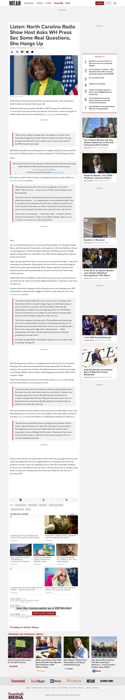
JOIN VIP (100, 3)
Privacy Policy (72, 688)
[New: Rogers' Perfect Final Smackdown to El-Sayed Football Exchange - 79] (76, 647)
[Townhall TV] (58, 3)
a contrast (21, 416)
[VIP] (68, 3)
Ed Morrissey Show (37, 688)
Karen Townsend (18, 48)
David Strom (88, 181)
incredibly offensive (17, 180)
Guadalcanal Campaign (97, 84)
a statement (59, 379)
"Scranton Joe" (15, 294)
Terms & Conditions (62, 688)
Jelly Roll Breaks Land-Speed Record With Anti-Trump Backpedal (98, 372)
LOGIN (108, 3)
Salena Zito (88, 278)
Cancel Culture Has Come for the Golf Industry (19, 661)
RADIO (28, 509)
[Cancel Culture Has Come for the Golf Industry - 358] (20, 647)
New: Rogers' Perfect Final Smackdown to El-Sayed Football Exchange (75, 662)
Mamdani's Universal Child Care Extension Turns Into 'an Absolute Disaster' (100, 63)
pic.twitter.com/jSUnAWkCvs (44, 169)
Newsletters (47, 688)
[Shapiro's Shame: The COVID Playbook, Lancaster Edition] (99, 163)
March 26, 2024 (58, 172)
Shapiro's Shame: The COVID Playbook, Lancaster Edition (98, 176)
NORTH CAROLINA (17, 509)
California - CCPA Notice (92, 688)
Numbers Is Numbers (94, 240)
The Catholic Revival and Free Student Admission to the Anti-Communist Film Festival (99, 100)
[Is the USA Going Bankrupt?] (99, 325)
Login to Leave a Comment (44, 613)
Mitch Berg (87, 243)
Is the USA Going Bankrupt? (97, 337)
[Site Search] (114, 3)
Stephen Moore (89, 340)
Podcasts (29, 3)
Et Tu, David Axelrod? (96, 78)
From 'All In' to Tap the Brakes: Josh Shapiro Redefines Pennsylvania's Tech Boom (99, 273)
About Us (28, 688)
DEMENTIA (43, 505)
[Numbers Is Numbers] (99, 228)
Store (48, 3)
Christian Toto (89, 377)
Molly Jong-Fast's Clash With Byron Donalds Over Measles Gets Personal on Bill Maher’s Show (48, 663)
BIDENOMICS (33, 505)
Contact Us (81, 688)
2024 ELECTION (20, 505)
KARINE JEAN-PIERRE (56, 505)
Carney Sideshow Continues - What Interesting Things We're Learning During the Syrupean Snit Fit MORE (101, 71)
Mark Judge (87, 148)
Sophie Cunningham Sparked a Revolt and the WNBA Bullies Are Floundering (100, 92)
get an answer (50, 114)
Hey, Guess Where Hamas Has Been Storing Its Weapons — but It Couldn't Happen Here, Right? (103, 663)
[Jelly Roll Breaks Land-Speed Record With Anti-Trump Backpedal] (99, 357)
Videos (39, 3)
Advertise (53, 688)
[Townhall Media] (15, 695)
